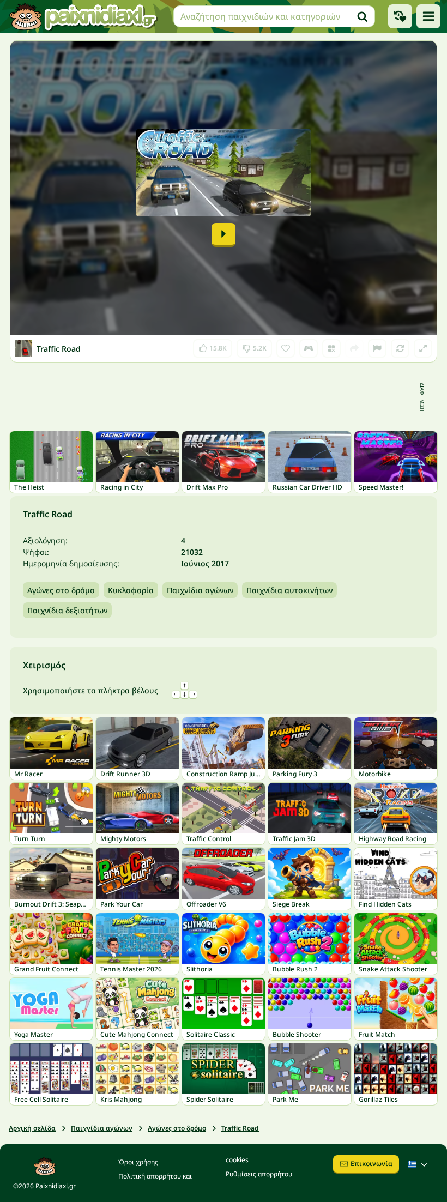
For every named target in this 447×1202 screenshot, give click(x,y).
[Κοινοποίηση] (354, 348)
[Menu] (428, 16)
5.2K (254, 346)
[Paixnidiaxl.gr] (83, 16)
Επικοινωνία (371, 1163)
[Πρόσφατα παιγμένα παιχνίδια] (400, 16)
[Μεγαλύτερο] (423, 348)
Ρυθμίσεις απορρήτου (259, 1174)
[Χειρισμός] (308, 348)
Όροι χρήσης (138, 1162)
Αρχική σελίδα (32, 1128)
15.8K (212, 346)
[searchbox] (274, 16)
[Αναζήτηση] (362, 16)
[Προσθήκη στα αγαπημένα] (285, 348)
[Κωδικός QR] (331, 348)
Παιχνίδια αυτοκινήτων (289, 590)
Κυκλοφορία (131, 590)
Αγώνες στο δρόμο (61, 590)
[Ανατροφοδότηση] (377, 348)
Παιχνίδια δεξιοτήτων (67, 610)
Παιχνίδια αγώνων (200, 590)
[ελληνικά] (418, 1164)
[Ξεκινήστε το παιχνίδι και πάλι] (400, 348)
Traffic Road (240, 1128)
